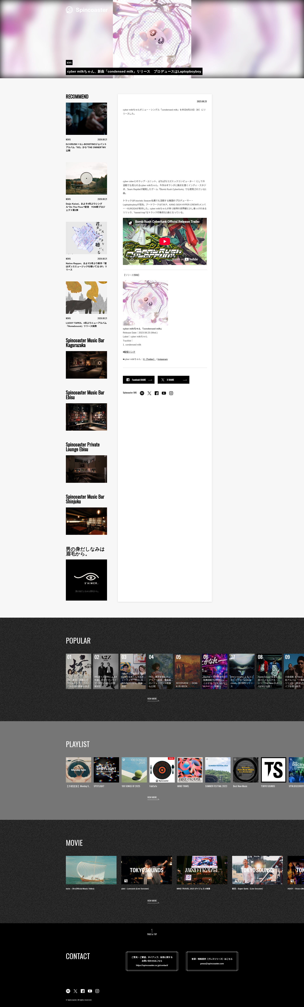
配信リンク (129, 352)
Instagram (163, 359)
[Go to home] (87, 9)
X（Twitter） (149, 359)
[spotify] (142, 395)
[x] (149, 395)
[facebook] (156, 395)
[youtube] (163, 395)
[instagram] (171, 395)
